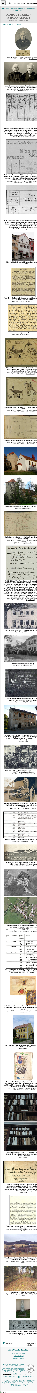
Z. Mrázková (20, 89)
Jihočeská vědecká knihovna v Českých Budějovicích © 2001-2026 (13, 1365)
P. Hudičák (13, 89)
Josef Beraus (31, 371)
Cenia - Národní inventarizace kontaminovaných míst (27, 928)
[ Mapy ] (21, 1356)
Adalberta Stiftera (27, 299)
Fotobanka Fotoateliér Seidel (25, 665)
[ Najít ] (15, 1358)
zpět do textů (8, 1343)
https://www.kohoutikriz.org (18, 1385)
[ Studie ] (23, 1353)
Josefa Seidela (29, 86)
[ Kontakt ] (21, 1358)
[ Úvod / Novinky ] (16, 1353)
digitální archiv (29, 136)
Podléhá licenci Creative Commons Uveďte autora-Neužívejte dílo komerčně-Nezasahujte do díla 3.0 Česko (18, 1376)
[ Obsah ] (16, 1356)
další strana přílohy (30, 1344)
